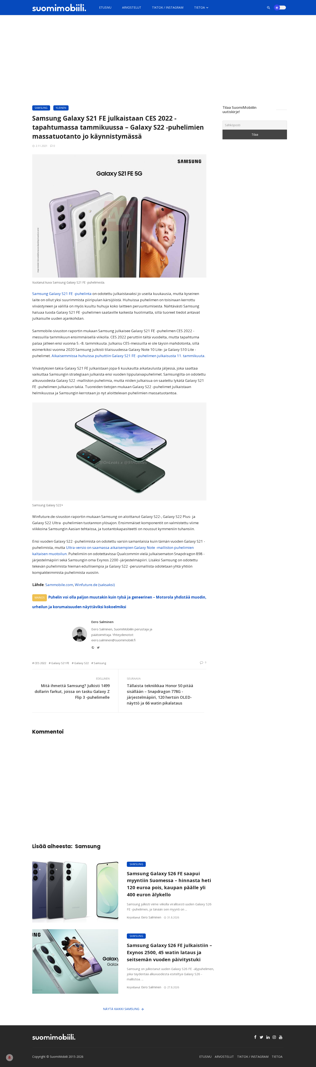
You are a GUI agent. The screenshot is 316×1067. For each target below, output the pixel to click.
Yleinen (61, 108)
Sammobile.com (59, 584)
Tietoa (199, 7)
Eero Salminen (102, 622)
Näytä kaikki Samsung (121, 1009)
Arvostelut (131, 7)
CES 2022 (40, 663)
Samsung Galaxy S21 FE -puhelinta (62, 293)
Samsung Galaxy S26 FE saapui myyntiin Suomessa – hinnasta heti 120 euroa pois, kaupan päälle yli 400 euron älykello (169, 884)
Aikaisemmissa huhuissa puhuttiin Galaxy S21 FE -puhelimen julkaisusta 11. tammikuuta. (128, 355)
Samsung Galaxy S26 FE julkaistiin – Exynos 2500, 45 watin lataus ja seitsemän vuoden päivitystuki (169, 952)
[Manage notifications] (9, 1057)
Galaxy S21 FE (60, 663)
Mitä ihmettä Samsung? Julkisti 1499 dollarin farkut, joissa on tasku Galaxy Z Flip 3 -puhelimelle (72, 691)
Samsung (41, 108)
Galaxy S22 (81, 663)
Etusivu (105, 7)
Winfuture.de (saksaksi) (95, 584)
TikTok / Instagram (167, 7)
